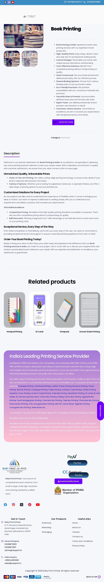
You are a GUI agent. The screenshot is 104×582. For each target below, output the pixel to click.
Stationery (65, 137)
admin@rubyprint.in (13, 550)
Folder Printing (55, 389)
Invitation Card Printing (72, 389)
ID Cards (39, 331)
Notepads (64, 331)
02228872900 (11, 544)
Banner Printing (23, 389)
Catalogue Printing (39, 389)
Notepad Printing (14, 331)
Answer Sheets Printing (89, 331)
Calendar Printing (59, 393)
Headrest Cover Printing (20, 393)
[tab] (12, 154)
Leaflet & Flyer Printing (62, 386)
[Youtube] (12, 2)
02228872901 (10, 547)
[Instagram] (9, 2)
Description (12, 153)
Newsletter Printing (76, 393)
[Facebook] (5, 2)
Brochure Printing (80, 386)
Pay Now (77, 463)
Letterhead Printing (42, 386)
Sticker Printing (89, 389)
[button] (39, 25)
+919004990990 (12, 560)
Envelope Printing (25, 386)
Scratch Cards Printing (41, 393)
